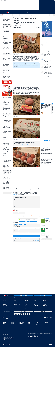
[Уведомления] (50, 13)
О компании (4, 301)
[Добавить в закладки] (36, 27)
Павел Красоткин (18, 209)
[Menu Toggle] (3, 13)
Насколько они (34, 189)
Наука (25, 305)
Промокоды (46, 218)
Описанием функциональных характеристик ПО (33, 336)
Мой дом (26, 304)
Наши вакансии (5, 304)
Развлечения (36, 305)
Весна (15, 301)
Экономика (44, 304)
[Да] (14, 204)
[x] (25, 314)
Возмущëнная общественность (18, 224)
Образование (26, 308)
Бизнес (15, 300)
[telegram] (15, 314)
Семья (35, 308)
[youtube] (27, 314)
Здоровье (15, 308)
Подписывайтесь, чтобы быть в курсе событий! (22, 144)
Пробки (27, 12)
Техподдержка (5, 305)
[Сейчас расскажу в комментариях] (14, 206)
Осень (35, 300)
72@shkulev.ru (11, 338)
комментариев (18, 27)
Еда (14, 305)
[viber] (21, 314)
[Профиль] (52, 13)
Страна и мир (45, 301)
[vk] (17, 314)
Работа (35, 304)
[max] (23, 314)
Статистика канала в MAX (6, 308)
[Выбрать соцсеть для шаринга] (39, 27)
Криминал (26, 300)
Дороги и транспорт (17, 304)
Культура (26, 301)
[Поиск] (48, 13)
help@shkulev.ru (4, 339)
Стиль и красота (45, 300)
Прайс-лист (4, 300)
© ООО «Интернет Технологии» (6, 344)
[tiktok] (29, 314)
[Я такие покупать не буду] (14, 201)
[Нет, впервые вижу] (14, 199)
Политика (35, 301)
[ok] (19, 314)
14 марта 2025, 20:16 (15, 25)
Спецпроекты (45, 305)
